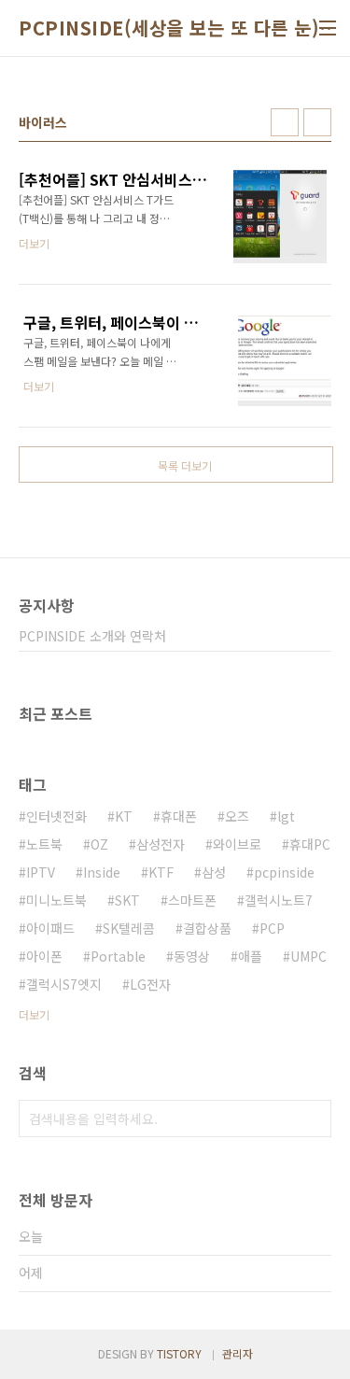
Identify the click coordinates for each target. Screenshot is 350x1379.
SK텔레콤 (129, 928)
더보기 (34, 1014)
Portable (118, 956)
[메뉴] (327, 28)
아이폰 (44, 956)
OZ (99, 844)
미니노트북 (56, 900)
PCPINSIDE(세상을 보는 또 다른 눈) (169, 28)
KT (124, 816)
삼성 (214, 872)
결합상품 (207, 928)
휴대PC (309, 844)
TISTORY (179, 1353)
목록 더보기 (185, 465)
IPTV (40, 872)
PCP (272, 928)
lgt (286, 816)
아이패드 (50, 928)
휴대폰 (179, 816)
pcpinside (284, 872)
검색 (312, 1118)
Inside (101, 872)
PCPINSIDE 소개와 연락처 (92, 635)
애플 (250, 956)
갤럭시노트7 (279, 900)
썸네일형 (285, 122)
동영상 (192, 956)
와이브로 (237, 844)
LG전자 (150, 984)
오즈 (237, 816)
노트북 (44, 844)
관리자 (237, 1353)
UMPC (308, 956)
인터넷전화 (56, 816)
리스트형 (317, 122)
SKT (127, 900)
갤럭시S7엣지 (64, 984)
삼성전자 (160, 844)
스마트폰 (192, 900)
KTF (161, 872)
